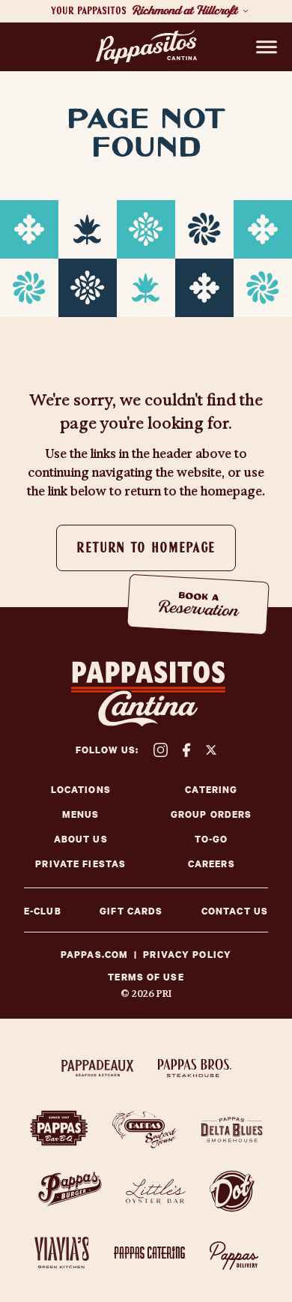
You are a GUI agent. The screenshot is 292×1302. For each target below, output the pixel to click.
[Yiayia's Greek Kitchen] (62, 1252)
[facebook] (187, 750)
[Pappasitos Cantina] (146, 47)
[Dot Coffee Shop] (232, 1191)
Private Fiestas (80, 864)
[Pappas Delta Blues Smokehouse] (232, 1129)
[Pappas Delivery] (234, 1252)
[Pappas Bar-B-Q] (59, 1129)
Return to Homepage (146, 548)
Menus (81, 814)
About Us (81, 839)
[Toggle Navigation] (266, 47)
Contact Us (234, 911)
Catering (211, 789)
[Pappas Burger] (70, 1191)
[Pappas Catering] (150, 1252)
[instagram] (160, 750)
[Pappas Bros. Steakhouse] (194, 1068)
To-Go (211, 839)
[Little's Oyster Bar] (156, 1191)
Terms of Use (145, 977)
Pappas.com (94, 955)
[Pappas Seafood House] (144, 1129)
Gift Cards (131, 911)
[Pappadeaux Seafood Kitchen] (97, 1068)
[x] (211, 750)
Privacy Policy (187, 955)
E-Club (42, 911)
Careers (211, 864)
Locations (81, 789)
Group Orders (211, 814)
